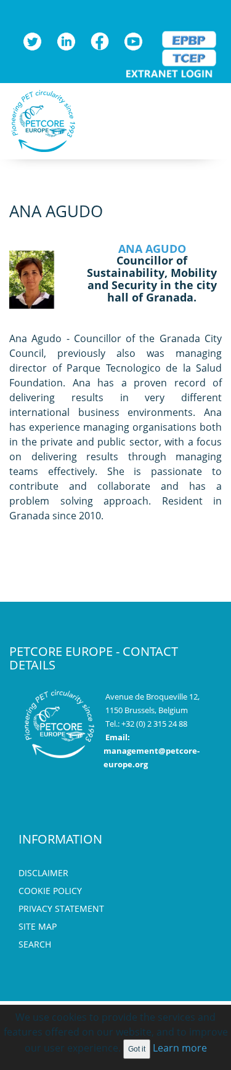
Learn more (180, 1048)
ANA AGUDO (152, 248)
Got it (136, 1049)
